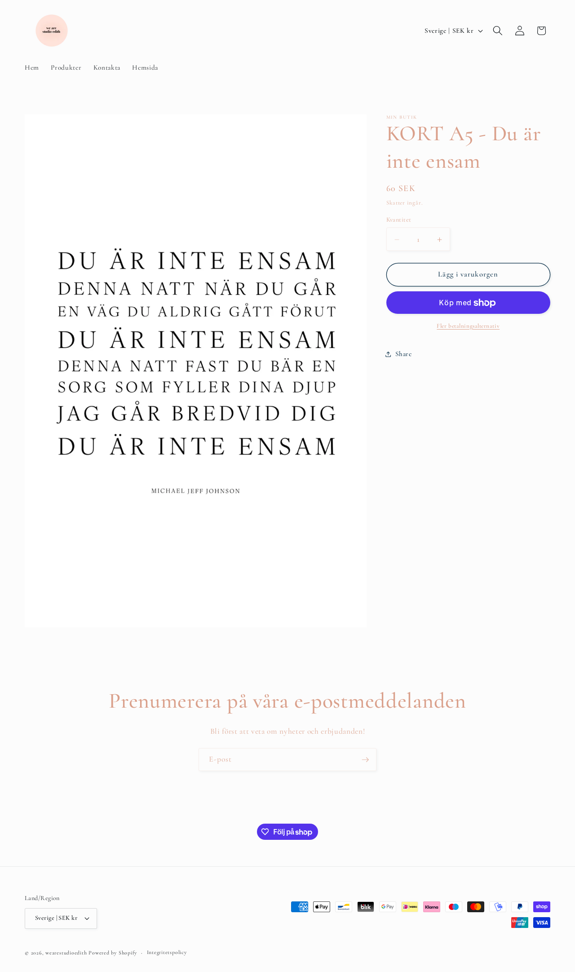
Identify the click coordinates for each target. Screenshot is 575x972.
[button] (498, 30)
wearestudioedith (66, 952)
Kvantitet (398, 219)
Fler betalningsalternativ (468, 326)
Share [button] (403, 354)
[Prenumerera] (365, 759)
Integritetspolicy (167, 952)
